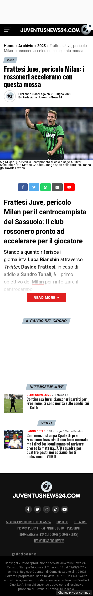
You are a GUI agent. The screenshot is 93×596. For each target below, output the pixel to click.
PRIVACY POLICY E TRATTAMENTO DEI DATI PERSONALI (48, 528)
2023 (41, 45)
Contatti (62, 522)
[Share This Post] (46, 187)
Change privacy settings (74, 592)
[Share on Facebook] (23, 187)
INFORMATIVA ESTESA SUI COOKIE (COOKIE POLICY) (49, 534)
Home (9, 45)
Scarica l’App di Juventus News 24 (28, 522)
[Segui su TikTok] (55, 509)
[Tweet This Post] (34, 187)
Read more (44, 297)
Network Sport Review (49, 540)
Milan (38, 282)
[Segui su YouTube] (64, 509)
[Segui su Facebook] (28, 509)
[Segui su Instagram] (46, 509)
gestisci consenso (24, 553)
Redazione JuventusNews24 (42, 97)
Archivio (25, 45)
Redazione (80, 522)
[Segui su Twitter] (37, 509)
